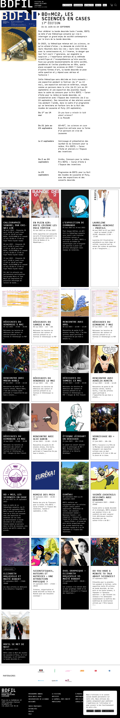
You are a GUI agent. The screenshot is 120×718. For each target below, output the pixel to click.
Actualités (89, 5)
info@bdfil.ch (7, 704)
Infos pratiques (34, 706)
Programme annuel (35, 694)
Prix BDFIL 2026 (34, 696)
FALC (104, 5)
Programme (78, 5)
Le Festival (67, 5)
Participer (56, 701)
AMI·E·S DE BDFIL (82, 699)
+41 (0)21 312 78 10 (10, 706)
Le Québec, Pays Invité (61, 699)
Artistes (55, 696)
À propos (78, 694)
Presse (98, 5)
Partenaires (80, 696)
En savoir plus (108, 711)
